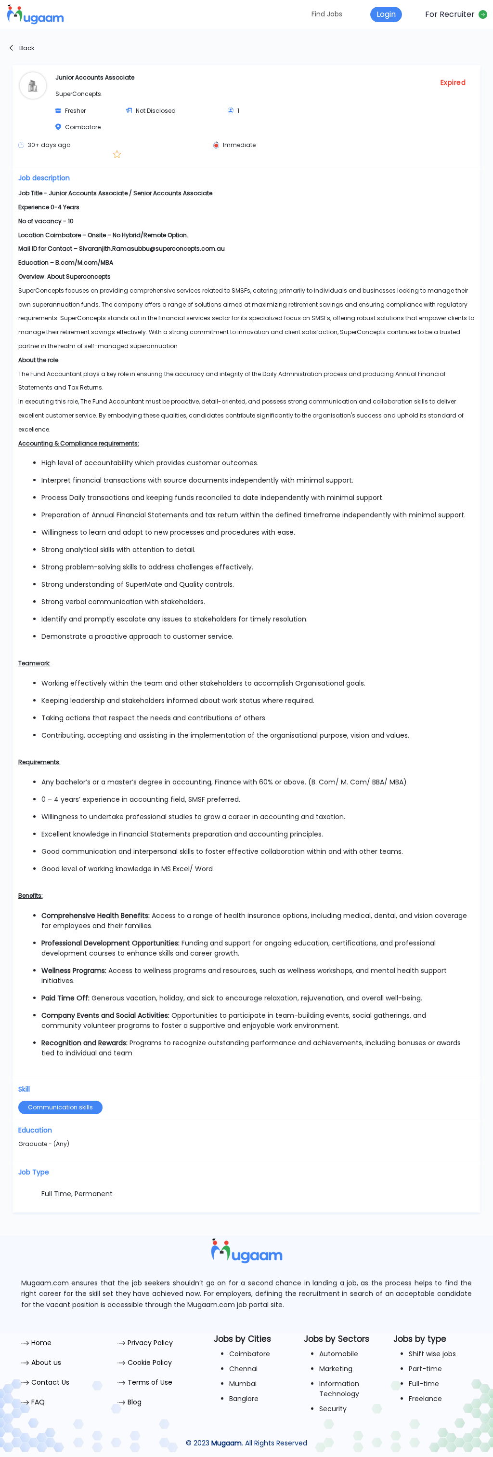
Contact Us (50, 1382)
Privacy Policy (150, 1343)
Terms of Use (150, 1382)
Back (26, 48)
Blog (135, 1402)
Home (41, 1343)
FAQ (38, 1402)
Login (386, 14)
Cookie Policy (150, 1362)
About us (46, 1362)
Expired (453, 82)
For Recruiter (452, 14)
